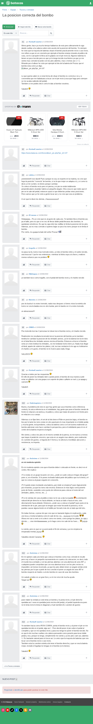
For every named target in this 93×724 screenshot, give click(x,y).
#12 (23, 553)
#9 (23, 370)
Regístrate (8, 690)
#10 (23, 403)
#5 (23, 248)
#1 (23, 42)
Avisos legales (57, 702)
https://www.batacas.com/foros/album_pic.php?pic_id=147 (44, 153)
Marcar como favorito (44, 27)
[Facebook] (16, 710)
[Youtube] (7, 710)
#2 (23, 149)
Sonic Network (19, 702)
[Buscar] (51, 33)
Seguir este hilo (25, 27)
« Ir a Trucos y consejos (12, 666)
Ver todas (82, 107)
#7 (23, 300)
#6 (23, 274)
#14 (23, 622)
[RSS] (25, 710)
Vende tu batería (31, 702)
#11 (23, 458)
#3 (23, 175)
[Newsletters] (30, 710)
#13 (23, 596)
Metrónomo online (45, 702)
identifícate (18, 690)
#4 (23, 215)
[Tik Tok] (12, 710)
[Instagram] (3, 710)
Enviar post (9, 27)
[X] (21, 710)
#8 (23, 327)
